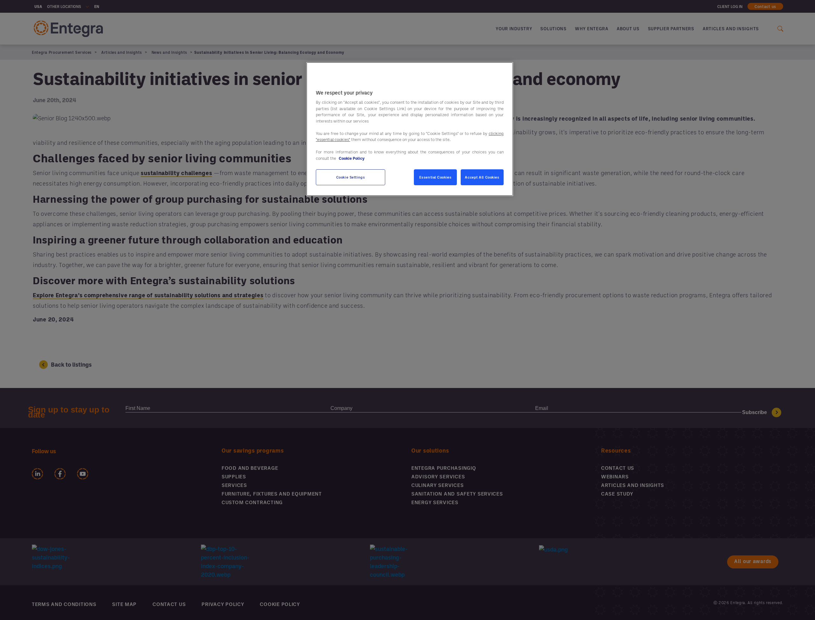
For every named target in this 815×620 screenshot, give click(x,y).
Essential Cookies (435, 177)
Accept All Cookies (482, 177)
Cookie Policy (352, 158)
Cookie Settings (350, 177)
